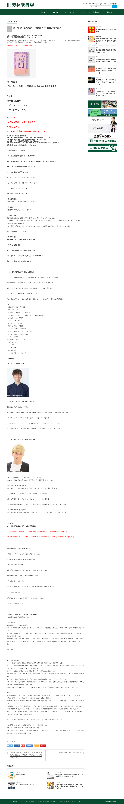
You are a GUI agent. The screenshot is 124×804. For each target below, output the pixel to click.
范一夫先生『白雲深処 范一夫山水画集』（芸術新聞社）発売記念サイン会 (69, 775)
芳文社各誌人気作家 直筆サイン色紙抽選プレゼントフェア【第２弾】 (106, 41)
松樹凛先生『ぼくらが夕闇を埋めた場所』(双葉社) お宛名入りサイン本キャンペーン (106, 71)
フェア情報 (31, 801)
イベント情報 (12, 741)
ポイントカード (69, 12)
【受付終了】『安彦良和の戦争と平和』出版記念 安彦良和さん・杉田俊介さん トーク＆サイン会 (69, 786)
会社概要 (53, 801)
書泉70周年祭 (20, 774)
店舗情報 (55, 12)
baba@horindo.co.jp (18, 592)
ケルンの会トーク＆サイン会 (25, 784)
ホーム (43, 12)
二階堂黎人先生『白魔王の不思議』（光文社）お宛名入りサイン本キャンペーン (106, 93)
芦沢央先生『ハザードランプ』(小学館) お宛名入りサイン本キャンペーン (106, 82)
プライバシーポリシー (71, 801)
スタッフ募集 (60, 801)
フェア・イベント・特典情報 (90, 12)
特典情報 (47, 801)
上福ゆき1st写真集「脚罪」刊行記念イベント (69, 752)
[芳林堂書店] (20, 5)
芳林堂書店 (114, 801)
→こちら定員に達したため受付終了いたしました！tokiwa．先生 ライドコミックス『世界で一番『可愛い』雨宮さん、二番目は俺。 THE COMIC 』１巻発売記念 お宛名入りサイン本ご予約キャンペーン (26, 755)
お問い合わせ (110, 12)
